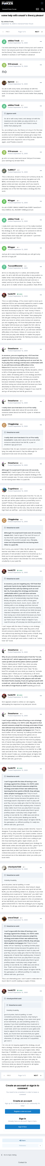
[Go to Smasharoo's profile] (4, 349)
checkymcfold (14, 867)
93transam (13, 64)
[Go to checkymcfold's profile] (4, 868)
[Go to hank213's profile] (4, 295)
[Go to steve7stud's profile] (4, 919)
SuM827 (12, 170)
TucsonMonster (15, 266)
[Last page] (42, 32)
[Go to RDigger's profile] (4, 201)
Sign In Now (22, 1127)
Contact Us (22, 1162)
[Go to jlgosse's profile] (4, 83)
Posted (18, 43)
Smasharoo (13, 348)
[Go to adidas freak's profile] (4, 41)
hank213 (11, 294)
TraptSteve (13, 489)
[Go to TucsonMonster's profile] (4, 267)
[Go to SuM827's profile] (4, 171)
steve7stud (13, 918)
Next (37, 32)
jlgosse (11, 82)
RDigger (11, 200)
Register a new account (22, 1111)
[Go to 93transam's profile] (4, 65)
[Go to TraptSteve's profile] (4, 490)
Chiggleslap (13, 424)
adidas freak (8, 21)
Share (23, 1140)
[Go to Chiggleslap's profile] (4, 425)
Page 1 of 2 (22, 32)
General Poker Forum (25, 24)
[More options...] (41, 41)
